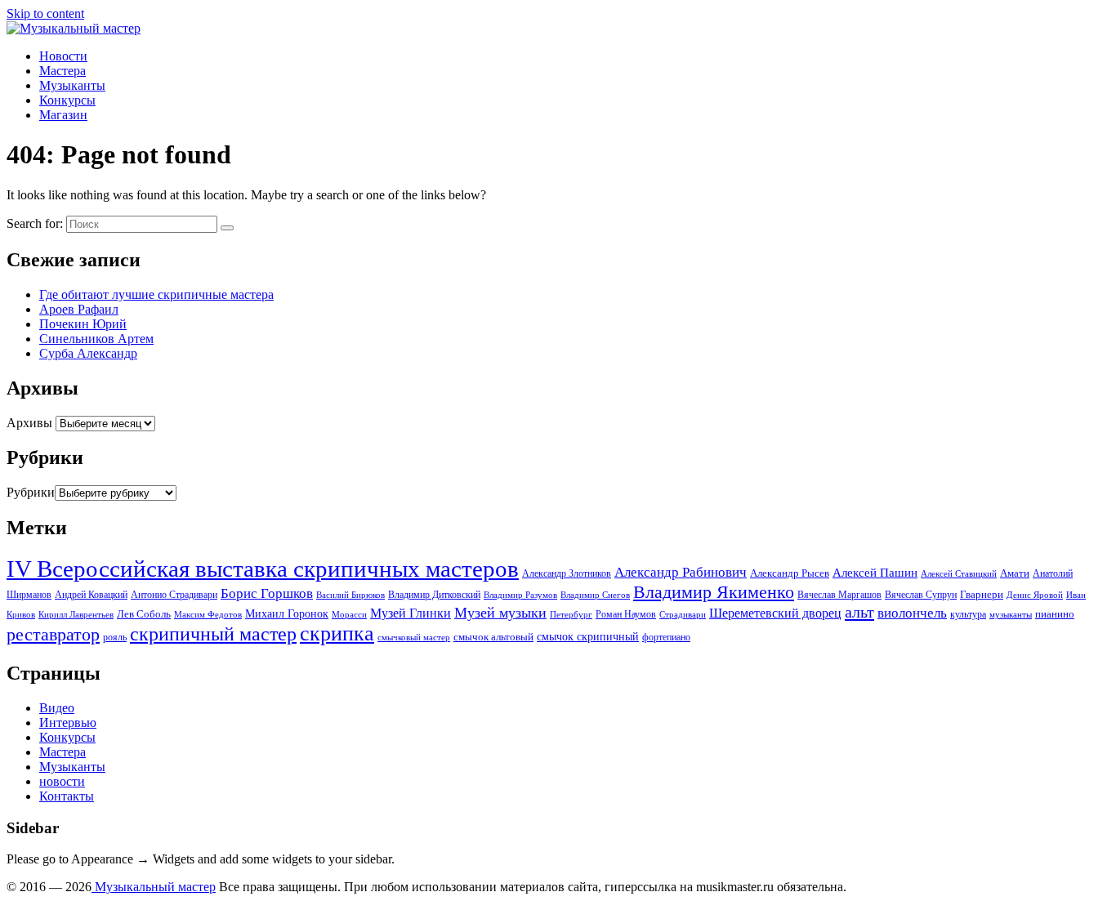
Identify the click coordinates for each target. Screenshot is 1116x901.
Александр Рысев (789, 573)
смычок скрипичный (588, 636)
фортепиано (666, 637)
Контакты (66, 796)
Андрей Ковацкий (91, 594)
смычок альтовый (493, 637)
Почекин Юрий (83, 324)
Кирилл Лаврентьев (76, 614)
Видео (56, 708)
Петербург (571, 614)
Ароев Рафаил (78, 309)
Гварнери (981, 594)
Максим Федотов (208, 614)
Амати (1014, 573)
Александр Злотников (566, 573)
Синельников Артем (96, 339)
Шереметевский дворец (775, 613)
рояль (115, 637)
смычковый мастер (413, 637)
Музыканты (72, 85)
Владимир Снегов (595, 595)
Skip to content (45, 13)
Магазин (63, 115)
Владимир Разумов (520, 595)
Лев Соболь (144, 614)
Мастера (62, 71)
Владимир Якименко (713, 592)
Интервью (67, 722)
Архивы (29, 423)
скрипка (337, 633)
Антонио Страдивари (174, 594)
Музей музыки (500, 612)
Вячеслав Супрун (921, 594)
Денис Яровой (1035, 595)
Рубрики (31, 492)
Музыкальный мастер (154, 887)
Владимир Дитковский (434, 594)
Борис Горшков (267, 593)
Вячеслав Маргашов (839, 594)
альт (859, 612)
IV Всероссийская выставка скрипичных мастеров (263, 568)
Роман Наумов (626, 614)
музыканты (1010, 614)
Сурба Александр (88, 353)
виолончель (912, 613)
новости (62, 781)
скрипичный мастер (213, 634)
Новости (63, 56)
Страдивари (682, 614)
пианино (1054, 614)
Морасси (349, 614)
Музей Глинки (410, 613)
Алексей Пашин (875, 572)
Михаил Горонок (286, 613)
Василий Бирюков (350, 595)
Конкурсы (67, 100)
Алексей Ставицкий (959, 573)
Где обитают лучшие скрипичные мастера (156, 294)
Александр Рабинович (680, 572)
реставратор (53, 634)
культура (968, 614)
